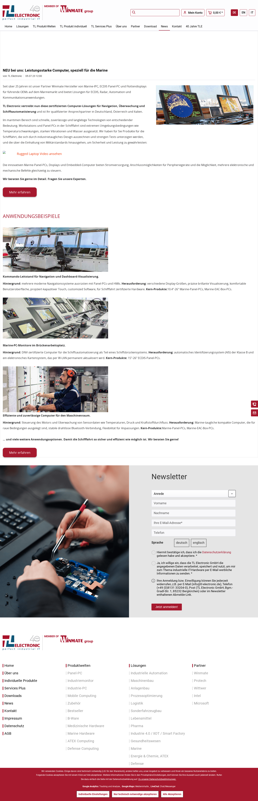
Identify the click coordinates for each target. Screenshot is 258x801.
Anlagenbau (140, 688)
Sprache (157, 542)
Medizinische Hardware (86, 726)
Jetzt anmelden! (167, 607)
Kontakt (10, 711)
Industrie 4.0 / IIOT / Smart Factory (158, 733)
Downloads (13, 695)
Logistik (137, 703)
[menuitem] (155, 12)
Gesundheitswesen (146, 741)
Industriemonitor (81, 680)
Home (9, 665)
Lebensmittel (141, 718)
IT (252, 12)
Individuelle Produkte (20, 680)
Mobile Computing (82, 695)
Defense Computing (83, 748)
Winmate (201, 673)
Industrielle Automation (149, 673)
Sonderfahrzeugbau (146, 711)
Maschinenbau (142, 680)
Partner (200, 665)
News (8, 703)
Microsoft (201, 703)
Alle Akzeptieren (172, 794)
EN (243, 12)
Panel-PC (75, 673)
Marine (136, 748)
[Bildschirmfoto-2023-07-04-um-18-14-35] (204, 105)
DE (234, 12)
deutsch (181, 542)
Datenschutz (14, 726)
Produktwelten (79, 665)
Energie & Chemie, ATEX (149, 756)
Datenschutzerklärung (216, 552)
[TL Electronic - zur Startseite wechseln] (23, 12)
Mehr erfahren (19, 192)
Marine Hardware (81, 733)
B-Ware (73, 718)
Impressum (13, 718)
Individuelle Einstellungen (93, 794)
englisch (198, 542)
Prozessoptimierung (146, 695)
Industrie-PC (77, 688)
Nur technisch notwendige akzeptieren (135, 794)
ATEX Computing (81, 741)
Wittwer (200, 688)
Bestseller (75, 711)
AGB (7, 733)
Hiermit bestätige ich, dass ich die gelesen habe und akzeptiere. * (194, 553)
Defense (137, 763)
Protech (200, 680)
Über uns (11, 673)
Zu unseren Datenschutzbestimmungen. (157, 779)
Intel (197, 695)
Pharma (137, 726)
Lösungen (138, 665)
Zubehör (74, 703)
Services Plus (14, 688)
